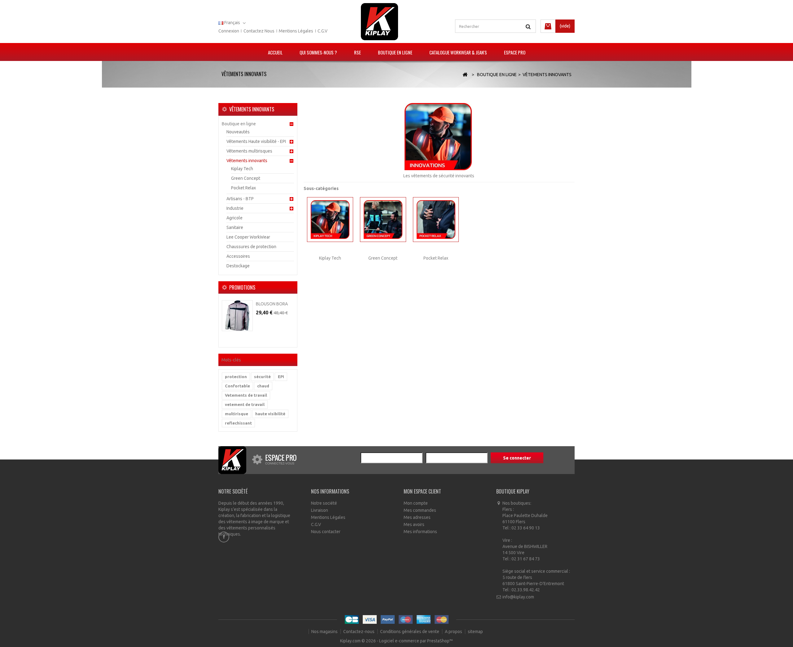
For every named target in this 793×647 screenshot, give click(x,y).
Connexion (228, 30)
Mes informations (420, 531)
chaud (263, 386)
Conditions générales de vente (410, 631)
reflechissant (238, 423)
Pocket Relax (243, 187)
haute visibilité (270, 414)
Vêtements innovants (246, 160)
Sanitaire (234, 227)
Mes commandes (420, 510)
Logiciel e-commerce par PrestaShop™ (416, 640)
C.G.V (322, 30)
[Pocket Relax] (436, 219)
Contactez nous (258, 30)
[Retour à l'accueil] (465, 75)
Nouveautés (238, 131)
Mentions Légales (328, 517)
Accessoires (238, 256)
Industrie (234, 208)
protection (236, 376)
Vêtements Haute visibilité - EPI (256, 141)
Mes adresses (417, 517)
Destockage (238, 265)
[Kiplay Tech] (330, 219)
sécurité (262, 376)
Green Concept (245, 178)
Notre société (324, 503)
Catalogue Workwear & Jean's (458, 52)
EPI (281, 376)
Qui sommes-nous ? (318, 52)
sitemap (475, 631)
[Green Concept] (383, 219)
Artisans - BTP (240, 198)
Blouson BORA (272, 303)
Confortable (237, 386)
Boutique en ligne (395, 52)
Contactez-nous (359, 631)
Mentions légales (296, 30)
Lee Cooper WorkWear (248, 237)
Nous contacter (325, 531)
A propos (454, 631)
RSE (357, 52)
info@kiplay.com (518, 596)
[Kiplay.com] (379, 21)
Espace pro (514, 52)
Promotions (242, 287)
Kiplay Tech (242, 168)
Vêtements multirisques (249, 151)
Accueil (275, 52)
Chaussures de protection (251, 246)
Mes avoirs (414, 524)
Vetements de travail (246, 395)
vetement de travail (245, 404)
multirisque (236, 414)
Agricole (234, 217)
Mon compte (416, 503)
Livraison (319, 510)
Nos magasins (325, 631)
